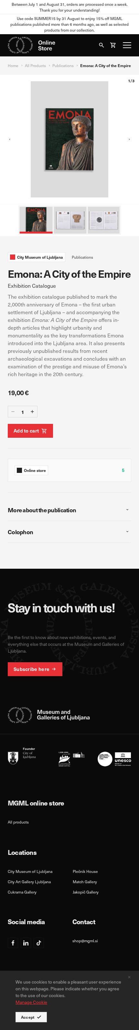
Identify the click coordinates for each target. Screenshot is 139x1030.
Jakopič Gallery (86, 892)
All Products (35, 65)
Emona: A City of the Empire (105, 65)
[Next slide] (129, 139)
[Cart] (113, 45)
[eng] (69, 757)
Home (13, 65)
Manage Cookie (31, 1002)
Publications (63, 65)
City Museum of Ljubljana (30, 871)
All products (18, 822)
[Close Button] (129, 977)
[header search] (101, 45)
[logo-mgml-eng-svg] (49, 715)
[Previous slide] (10, 139)
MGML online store (36, 802)
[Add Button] (32, 411)
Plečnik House (85, 871)
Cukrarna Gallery (22, 892)
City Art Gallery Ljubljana (29, 881)
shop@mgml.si (85, 940)
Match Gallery (85, 881)
